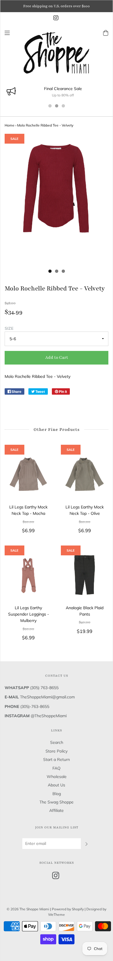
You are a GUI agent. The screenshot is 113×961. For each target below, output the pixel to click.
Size (9, 328)
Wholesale (57, 776)
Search (56, 742)
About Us (56, 785)
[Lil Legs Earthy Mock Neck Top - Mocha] (28, 474)
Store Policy (56, 751)
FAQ (56, 768)
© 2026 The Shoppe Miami (28, 909)
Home (9, 125)
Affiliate (56, 810)
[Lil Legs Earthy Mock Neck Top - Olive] (84, 474)
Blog (56, 793)
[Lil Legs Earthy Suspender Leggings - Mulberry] (28, 575)
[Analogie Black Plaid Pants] (84, 575)
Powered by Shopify (68, 909)
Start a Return (56, 759)
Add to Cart (56, 357)
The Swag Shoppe (56, 802)
